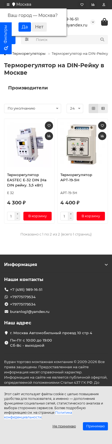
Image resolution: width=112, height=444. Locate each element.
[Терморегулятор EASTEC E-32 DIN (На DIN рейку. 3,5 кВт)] (29, 145)
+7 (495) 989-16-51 (26, 289)
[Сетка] (93, 108)
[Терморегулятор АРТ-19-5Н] (82, 145)
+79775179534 (23, 297)
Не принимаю (64, 426)
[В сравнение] (49, 136)
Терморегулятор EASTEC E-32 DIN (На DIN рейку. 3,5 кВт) (26, 180)
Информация (20, 264)
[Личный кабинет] (104, 5)
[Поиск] (102, 39)
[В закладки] (49, 126)
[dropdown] (8, 5)
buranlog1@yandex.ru (29, 311)
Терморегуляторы (28, 53)
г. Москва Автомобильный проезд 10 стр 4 (51, 333)
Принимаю (95, 426)
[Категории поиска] (27, 39)
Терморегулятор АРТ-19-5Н (76, 177)
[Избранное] (82, 5)
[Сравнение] (93, 5)
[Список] (103, 108)
